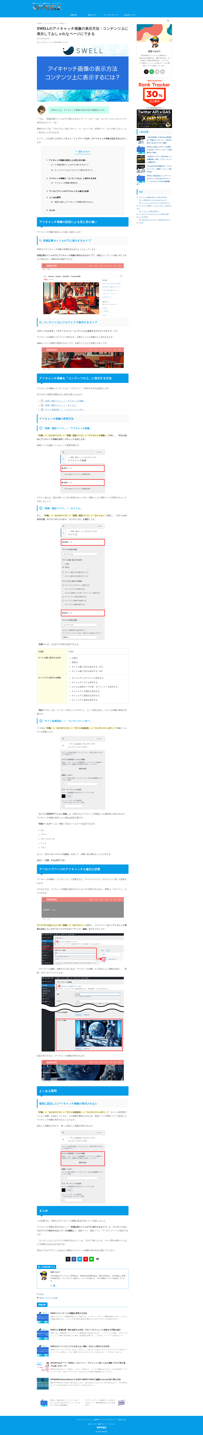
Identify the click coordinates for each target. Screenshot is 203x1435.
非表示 (86, 151)
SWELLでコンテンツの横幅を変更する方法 (68, 1313)
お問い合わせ (122, 1419)
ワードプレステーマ (110, 15)
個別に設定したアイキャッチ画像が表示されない (72, 202)
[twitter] (68, 1259)
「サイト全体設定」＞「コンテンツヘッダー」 (64, 409)
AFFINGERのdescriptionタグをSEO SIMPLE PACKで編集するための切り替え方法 (85, 1379)
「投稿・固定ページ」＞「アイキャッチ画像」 (64, 401)
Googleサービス (130, 15)
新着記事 (73, 15)
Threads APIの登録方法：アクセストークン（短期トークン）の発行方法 (159, 169)
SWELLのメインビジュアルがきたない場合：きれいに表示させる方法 (79, 1346)
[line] (91, 1259)
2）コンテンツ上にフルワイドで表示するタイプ (72, 170)
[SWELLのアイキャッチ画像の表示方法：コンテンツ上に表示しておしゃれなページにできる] (79, 1259)
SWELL (41, 1294)
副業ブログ (92, 15)
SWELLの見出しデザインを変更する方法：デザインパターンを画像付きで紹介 (159, 149)
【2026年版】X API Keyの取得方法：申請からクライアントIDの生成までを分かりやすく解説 (159, 140)
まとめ (51, 210)
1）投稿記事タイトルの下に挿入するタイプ (70, 165)
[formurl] (157, 71)
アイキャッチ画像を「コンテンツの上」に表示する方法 (72, 178)
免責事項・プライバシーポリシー (104, 1419)
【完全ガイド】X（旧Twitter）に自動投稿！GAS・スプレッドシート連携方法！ (159, 159)
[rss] (151, 71)
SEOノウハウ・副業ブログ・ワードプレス (101, 1424)
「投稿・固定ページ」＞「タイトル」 (60, 405)
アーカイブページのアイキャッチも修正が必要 (68, 191)
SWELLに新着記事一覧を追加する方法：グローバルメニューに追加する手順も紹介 (85, 1330)
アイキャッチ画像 (51, 1298)
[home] (54, 1286)
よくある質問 (54, 197)
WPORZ (101, 1427)
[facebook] (74, 1259)
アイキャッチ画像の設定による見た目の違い (67, 160)
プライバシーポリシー (84, 1419)
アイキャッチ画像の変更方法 (64, 183)
